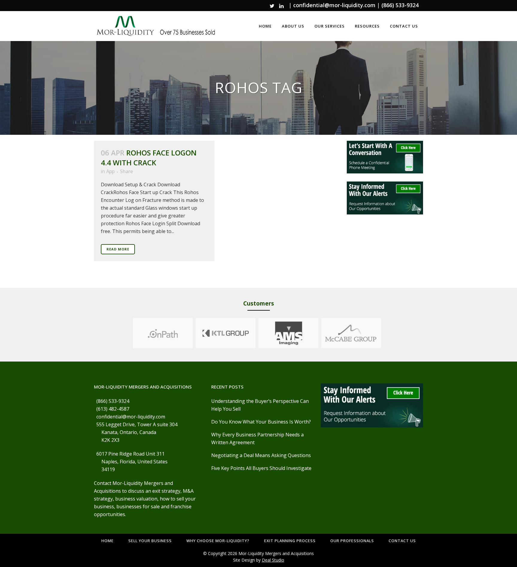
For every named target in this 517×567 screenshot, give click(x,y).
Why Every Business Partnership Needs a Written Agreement (257, 438)
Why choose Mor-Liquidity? (218, 540)
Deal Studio (273, 560)
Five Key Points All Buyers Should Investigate (261, 468)
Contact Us (402, 540)
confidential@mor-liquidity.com (334, 5)
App (110, 171)
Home (107, 540)
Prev (127, 333)
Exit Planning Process (290, 540)
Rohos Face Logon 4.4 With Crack (149, 157)
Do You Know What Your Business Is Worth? (261, 421)
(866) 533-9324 (400, 5)
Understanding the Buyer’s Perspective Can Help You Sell (260, 405)
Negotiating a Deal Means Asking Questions (261, 455)
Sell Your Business (150, 540)
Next (387, 333)
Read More (118, 249)
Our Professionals (352, 540)
